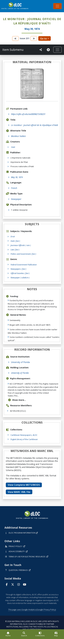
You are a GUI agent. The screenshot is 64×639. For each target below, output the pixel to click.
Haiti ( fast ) (15, 241)
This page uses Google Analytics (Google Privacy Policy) (32, 609)
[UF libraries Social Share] (41, 50)
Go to (43, 38)
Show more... (19, 400)
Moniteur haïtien (18, 136)
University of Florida (20, 362)
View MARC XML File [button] (19, 492)
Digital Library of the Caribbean (24, 439)
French (14, 188)
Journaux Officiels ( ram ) (21, 245)
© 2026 (32, 625)
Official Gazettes (20, 273)
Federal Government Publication (24, 264)
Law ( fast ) (15, 249)
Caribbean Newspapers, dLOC (24, 435)
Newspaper (16, 199)
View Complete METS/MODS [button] (24, 484)
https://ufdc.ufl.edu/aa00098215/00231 (28, 114)
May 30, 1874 (17, 177)
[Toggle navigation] (57, 6)
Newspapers (18, 269)
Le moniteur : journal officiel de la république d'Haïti (34, 125)
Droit (13, 236)
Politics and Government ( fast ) (23, 254)
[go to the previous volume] (15, 38)
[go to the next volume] (34, 38)
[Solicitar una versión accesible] (49, 50)
